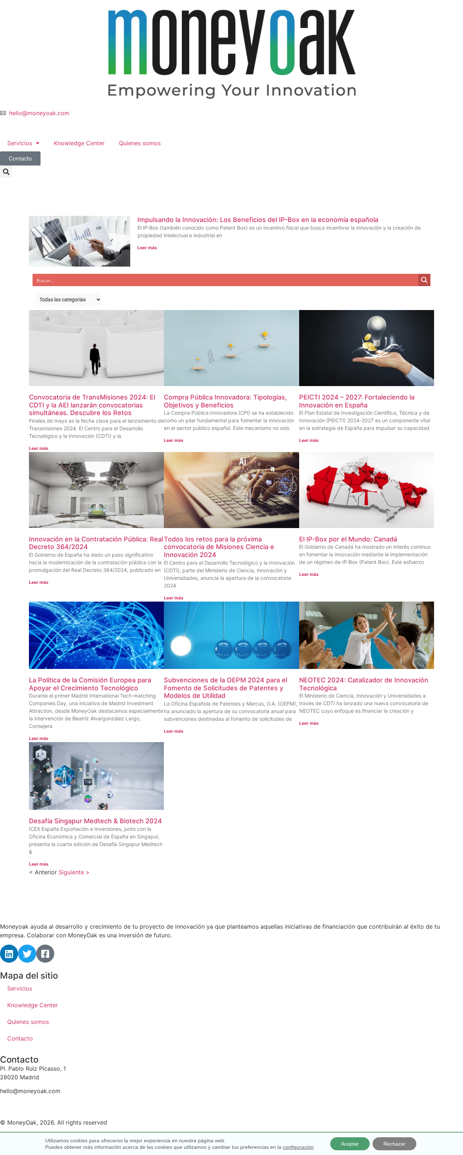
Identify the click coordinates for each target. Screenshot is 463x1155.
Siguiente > (74, 872)
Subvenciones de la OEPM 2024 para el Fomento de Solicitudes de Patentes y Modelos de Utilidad (225, 687)
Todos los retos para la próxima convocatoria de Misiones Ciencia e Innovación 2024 (219, 546)
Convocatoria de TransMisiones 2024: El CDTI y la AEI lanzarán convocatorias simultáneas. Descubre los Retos (92, 405)
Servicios (19, 143)
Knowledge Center (79, 143)
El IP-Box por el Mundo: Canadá (348, 539)
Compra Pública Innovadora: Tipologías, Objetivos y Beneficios (225, 401)
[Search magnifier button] (424, 280)
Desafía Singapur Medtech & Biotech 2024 (95, 821)
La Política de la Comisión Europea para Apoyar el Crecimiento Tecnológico (90, 684)
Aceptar (350, 1144)
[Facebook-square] (45, 954)
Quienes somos (140, 143)
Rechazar (394, 1144)
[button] (6, 171)
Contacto (20, 1038)
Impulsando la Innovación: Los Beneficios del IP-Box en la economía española (257, 219)
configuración (298, 1147)
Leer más (147, 247)
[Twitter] (27, 954)
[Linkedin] (9, 954)
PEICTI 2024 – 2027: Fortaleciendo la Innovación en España (357, 401)
